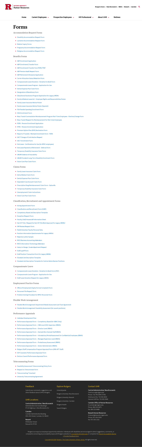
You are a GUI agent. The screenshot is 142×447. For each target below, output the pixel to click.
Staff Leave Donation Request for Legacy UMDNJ (33, 278)
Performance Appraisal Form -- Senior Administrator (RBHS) (37, 346)
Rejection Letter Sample (25, 237)
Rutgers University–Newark (65, 397)
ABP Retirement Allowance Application (30, 75)
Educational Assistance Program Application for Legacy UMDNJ (38, 96)
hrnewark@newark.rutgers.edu (98, 415)
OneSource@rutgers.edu (96, 392)
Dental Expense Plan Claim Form (28, 89)
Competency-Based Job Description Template (32, 213)
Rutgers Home (100, 7)
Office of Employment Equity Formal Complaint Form (34, 288)
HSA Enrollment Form (24, 113)
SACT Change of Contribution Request (29, 137)
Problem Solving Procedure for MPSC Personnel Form (34, 295)
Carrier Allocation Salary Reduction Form (30, 78)
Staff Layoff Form (22, 251)
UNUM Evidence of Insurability (27, 155)
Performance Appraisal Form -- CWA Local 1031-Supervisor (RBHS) (39, 325)
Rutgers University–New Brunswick (68, 394)
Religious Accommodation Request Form (30, 51)
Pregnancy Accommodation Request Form (31, 48)
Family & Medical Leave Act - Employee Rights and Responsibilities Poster (41, 99)
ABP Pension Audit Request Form (28, 71)
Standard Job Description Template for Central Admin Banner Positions (41, 261)
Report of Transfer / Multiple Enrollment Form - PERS (35, 134)
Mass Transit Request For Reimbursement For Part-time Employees (39, 120)
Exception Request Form (25, 216)
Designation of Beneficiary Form (27, 92)
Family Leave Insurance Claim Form (28, 171)
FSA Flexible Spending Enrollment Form (30, 110)
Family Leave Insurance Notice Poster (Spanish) (32, 106)
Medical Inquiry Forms (24, 44)
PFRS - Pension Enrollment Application (30, 127)
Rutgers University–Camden (65, 401)
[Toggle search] (139, 6)
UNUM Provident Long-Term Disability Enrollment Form (35, 158)
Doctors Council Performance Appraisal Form (32, 356)
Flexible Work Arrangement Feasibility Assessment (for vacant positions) (41, 308)
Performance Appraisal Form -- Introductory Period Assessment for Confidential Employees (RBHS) (50, 335)
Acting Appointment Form (26, 206)
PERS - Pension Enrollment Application (30, 123)
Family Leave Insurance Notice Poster (29, 103)
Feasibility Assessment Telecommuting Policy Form (34, 366)
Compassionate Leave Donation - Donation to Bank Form (36, 82)
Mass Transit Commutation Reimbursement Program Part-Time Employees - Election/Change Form (50, 116)
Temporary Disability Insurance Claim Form (31, 151)
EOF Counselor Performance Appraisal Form (31, 353)
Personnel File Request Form (26, 291)
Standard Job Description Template (29, 258)
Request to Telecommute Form (27, 370)
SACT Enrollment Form (25, 141)
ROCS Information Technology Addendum (31, 244)
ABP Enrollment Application (26, 61)
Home (24, 17)
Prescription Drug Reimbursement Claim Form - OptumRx (36, 185)
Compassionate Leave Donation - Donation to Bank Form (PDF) (38, 271)
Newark (126, 7)
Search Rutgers (62, 408)
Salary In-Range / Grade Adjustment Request (32, 247)
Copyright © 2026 (50, 440)
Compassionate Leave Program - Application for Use (34, 85)
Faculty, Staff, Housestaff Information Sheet (31, 219)
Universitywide (61, 390)
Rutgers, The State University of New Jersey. (71, 440)
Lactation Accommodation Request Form (31, 41)
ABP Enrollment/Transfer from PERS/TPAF (31, 68)
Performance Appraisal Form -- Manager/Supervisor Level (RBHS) (38, 339)
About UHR (101, 18)
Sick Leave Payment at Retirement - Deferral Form (33, 148)
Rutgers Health (61, 404)
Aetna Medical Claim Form (25, 175)
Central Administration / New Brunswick (39, 403)
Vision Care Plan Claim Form (26, 162)
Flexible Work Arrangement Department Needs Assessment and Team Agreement (44, 305)
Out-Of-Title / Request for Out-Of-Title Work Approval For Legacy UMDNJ (41, 223)
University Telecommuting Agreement (30, 377)
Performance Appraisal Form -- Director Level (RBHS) (34, 328)
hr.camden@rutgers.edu (96, 405)
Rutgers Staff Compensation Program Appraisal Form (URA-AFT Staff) (40, 349)
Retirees (117, 17)
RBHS (120, 7)
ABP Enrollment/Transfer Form (27, 64)
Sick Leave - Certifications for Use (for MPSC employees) (35, 144)
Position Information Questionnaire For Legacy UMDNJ (35, 233)
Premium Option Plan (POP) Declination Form (32, 130)
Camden (133, 7)
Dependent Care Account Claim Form (29, 182)
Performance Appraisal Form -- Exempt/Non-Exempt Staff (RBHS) (39, 332)
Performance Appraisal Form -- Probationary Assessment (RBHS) (38, 342)
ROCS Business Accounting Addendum (29, 240)
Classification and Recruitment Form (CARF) (31, 209)
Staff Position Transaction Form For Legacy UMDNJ (34, 254)
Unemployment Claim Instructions (28, 192)
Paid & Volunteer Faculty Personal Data (30, 230)
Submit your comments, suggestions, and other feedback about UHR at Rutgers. (39, 391)
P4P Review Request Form (25, 226)
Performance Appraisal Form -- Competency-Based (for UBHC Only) (39, 322)
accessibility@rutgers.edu (79, 434)
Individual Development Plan (26, 318)
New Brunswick (112, 7)
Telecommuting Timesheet (26, 373)
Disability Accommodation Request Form (30, 37)
